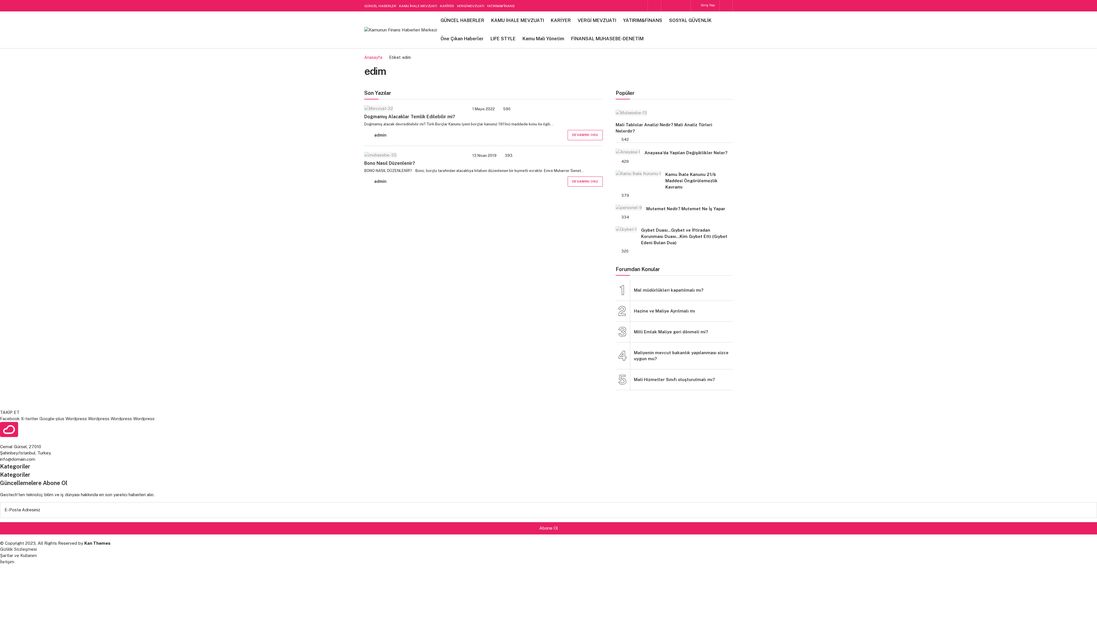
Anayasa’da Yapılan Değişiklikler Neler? (685, 153)
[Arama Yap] (654, 6)
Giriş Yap (707, 5)
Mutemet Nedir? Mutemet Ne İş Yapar (685, 208)
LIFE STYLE (503, 38)
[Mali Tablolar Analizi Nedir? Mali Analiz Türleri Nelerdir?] (671, 112)
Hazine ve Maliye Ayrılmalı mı (664, 310)
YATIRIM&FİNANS (501, 6)
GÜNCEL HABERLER (380, 6)
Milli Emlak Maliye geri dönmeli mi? (671, 331)
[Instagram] (676, 5)
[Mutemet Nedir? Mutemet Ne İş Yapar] (629, 207)
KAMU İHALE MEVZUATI (418, 6)
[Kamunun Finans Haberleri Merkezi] (400, 29)
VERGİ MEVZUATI (470, 6)
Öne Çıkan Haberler (462, 38)
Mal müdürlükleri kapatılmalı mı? (668, 290)
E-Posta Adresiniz (22, 509)
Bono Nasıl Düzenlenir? (389, 163)
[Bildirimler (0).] (726, 5)
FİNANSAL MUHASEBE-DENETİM (607, 38)
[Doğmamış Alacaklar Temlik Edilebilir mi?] (412, 108)
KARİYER (447, 6)
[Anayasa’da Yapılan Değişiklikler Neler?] (628, 152)
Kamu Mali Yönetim (543, 38)
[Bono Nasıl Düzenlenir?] (412, 155)
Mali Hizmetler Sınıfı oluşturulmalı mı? (674, 379)
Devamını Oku (585, 135)
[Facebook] (666, 5)
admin (380, 135)
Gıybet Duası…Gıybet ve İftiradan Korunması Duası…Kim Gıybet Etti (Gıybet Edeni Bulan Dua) (684, 236)
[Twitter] (685, 5)
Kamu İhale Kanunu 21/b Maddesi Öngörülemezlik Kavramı (691, 180)
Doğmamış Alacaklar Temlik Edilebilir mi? (409, 116)
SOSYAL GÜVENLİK (690, 20)
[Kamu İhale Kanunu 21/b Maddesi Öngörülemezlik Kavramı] (638, 173)
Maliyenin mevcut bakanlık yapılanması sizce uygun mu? (681, 355)
